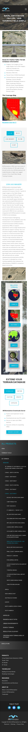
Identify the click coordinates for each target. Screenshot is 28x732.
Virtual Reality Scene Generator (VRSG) (12, 658)
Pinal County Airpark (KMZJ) (15, 551)
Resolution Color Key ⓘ (9, 122)
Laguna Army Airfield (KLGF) (14, 527)
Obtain (19, 391)
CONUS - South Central (12, 485)
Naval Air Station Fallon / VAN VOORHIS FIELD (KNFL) (15, 542)
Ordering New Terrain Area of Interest (13, 636)
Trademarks (5, 694)
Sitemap (13, 724)
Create (18, 397)
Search (13, 365)
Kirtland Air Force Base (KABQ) (16, 522)
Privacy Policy (20, 724)
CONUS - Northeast (10, 476)
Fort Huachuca (11, 506)
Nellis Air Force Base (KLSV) (15, 547)
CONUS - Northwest (11, 481)
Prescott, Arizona (12, 555)
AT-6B (10, 133)
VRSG (3, 448)
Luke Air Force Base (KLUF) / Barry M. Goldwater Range (16, 536)
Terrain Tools (6, 453)
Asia (13, 345)
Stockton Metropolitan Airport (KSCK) (17, 565)
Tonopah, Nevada (12, 570)
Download (9, 391)
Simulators (5, 643)
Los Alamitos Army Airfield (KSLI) (16, 531)
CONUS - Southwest (11, 493)
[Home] (5, 9)
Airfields (6, 615)
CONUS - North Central (12, 472)
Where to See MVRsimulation (9, 690)
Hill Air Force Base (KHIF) (14, 514)
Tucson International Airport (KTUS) (16, 575)
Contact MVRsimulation (8, 692)
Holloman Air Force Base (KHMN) (16, 518)
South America (9, 610)
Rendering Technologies (8, 674)
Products (10, 444)
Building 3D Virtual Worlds (8, 671)
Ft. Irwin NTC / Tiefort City (15, 510)
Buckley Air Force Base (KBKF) (15, 497)
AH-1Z (18, 133)
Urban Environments (10, 623)
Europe (7, 602)
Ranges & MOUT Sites (10, 619)
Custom (9, 397)
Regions (6, 462)
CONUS (13, 304)
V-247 (14, 145)
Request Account (13, 432)
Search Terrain (8, 627)
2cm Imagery (10, 139)
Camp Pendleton (12, 501)
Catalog (14, 403)
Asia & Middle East (10, 593)
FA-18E (20, 139)
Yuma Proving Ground (13, 584)
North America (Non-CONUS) (13, 606)
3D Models (5, 662)
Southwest (14, 324)
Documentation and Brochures (10, 683)
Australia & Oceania (11, 598)
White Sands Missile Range (14, 580)
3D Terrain (5, 458)
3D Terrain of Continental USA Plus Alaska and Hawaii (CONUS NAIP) (15, 467)
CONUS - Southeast (10, 489)
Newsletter (5, 680)
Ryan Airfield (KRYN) (12, 560)
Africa (7, 589)
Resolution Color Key (10, 631)
